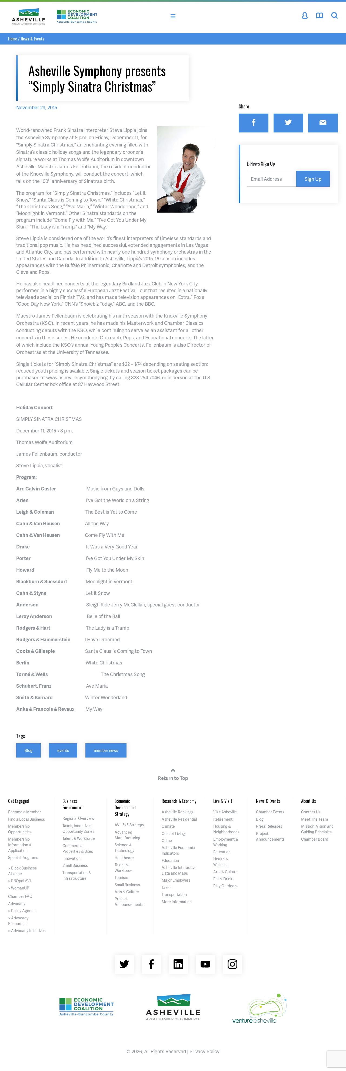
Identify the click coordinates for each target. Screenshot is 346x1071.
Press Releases (269, 826)
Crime (167, 840)
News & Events (32, 39)
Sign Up (313, 178)
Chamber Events (270, 811)
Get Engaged (18, 801)
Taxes (166, 887)
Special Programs (23, 857)
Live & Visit (222, 801)
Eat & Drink (222, 878)
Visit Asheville (225, 811)
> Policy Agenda (22, 910)
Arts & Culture (127, 891)
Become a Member (24, 811)
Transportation (174, 894)
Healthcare (124, 857)
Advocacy (16, 903)
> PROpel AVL (20, 880)
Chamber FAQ (20, 896)
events (63, 750)
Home (12, 39)
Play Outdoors (225, 885)
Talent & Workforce (78, 838)
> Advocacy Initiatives (27, 930)
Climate (168, 826)
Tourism (121, 877)
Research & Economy (179, 801)
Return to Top (173, 778)
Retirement (222, 819)
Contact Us (311, 811)
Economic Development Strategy (125, 807)
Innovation (71, 858)
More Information (177, 901)
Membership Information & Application (20, 845)
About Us (308, 801)
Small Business (75, 865)
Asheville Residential (179, 819)
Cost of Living (173, 833)
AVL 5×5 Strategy (129, 824)
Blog (28, 750)
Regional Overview (78, 818)
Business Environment (72, 804)
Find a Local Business (26, 819)
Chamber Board (314, 839)
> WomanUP (18, 888)
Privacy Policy (204, 1051)
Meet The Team (314, 819)
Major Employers (176, 880)
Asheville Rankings (178, 811)
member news (106, 750)
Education (170, 860)
